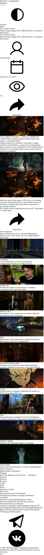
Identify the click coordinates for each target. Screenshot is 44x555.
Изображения (32, 234)
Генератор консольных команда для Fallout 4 (17, 495)
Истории (3, 481)
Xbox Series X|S (17, 236)
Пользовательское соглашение (11, 504)
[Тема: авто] (17, 14)
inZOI (10, 508)
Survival (14, 234)
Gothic (5, 508)
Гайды (2, 483)
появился (9, 143)
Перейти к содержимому (9, 1)
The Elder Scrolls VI (23, 510)
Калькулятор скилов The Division (12, 493)
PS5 (9, 236)
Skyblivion (36, 508)
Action (23, 234)
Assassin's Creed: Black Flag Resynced (14, 506)
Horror (7, 234)
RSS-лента (4, 491)
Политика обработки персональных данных (17, 502)
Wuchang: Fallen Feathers (11, 512)
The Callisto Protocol (7, 29)
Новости (3, 236)
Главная (3, 24)
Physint (29, 508)
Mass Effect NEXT (20, 508)
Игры (2, 27)
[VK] (22, 538)
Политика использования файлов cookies (16, 499)
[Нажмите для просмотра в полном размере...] (22, 162)
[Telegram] (22, 521)
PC (19, 234)
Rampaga (3, 3)
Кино (2, 485)
